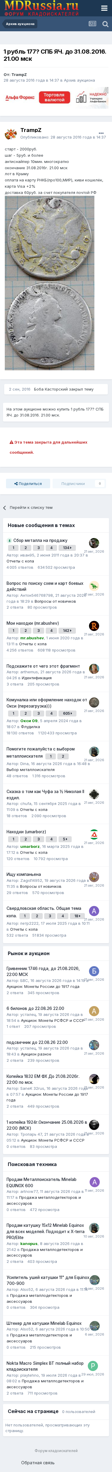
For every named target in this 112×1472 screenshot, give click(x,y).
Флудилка (30, 726)
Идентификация (37, 677)
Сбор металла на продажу (40, 540)
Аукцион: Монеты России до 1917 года (43, 986)
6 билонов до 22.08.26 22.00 (35, 1008)
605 (67, 713)
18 (76, 916)
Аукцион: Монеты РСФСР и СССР (53, 1020)
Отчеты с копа (20, 561)
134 (66, 547)
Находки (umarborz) (26, 831)
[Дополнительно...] (101, 133)
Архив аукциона (79, 80)
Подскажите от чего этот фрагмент (43, 666)
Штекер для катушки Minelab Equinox (44, 1323)
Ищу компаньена (24, 874)
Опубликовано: (63, 137)
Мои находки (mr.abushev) (33, 623)
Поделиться (30, 483)
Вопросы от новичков (55, 601)
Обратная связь (38, 1462)
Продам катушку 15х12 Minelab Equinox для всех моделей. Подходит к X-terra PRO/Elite (46, 1231)
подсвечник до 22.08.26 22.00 (37, 1042)
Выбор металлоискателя (31, 769)
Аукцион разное (36, 1054)
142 (66, 630)
